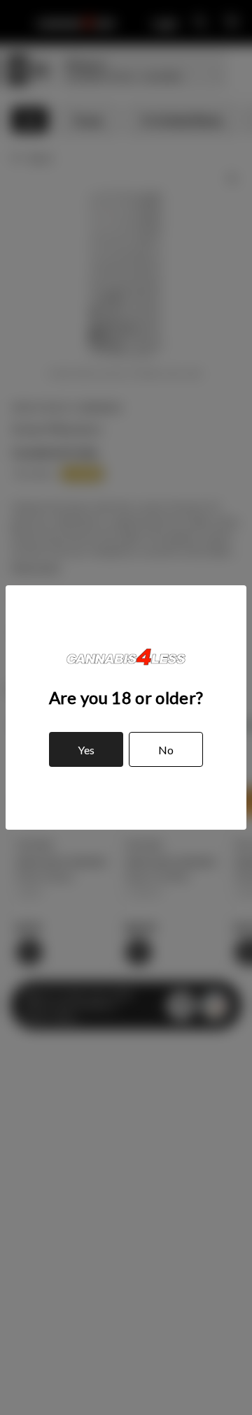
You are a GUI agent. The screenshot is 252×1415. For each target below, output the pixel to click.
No (166, 749)
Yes (86, 749)
